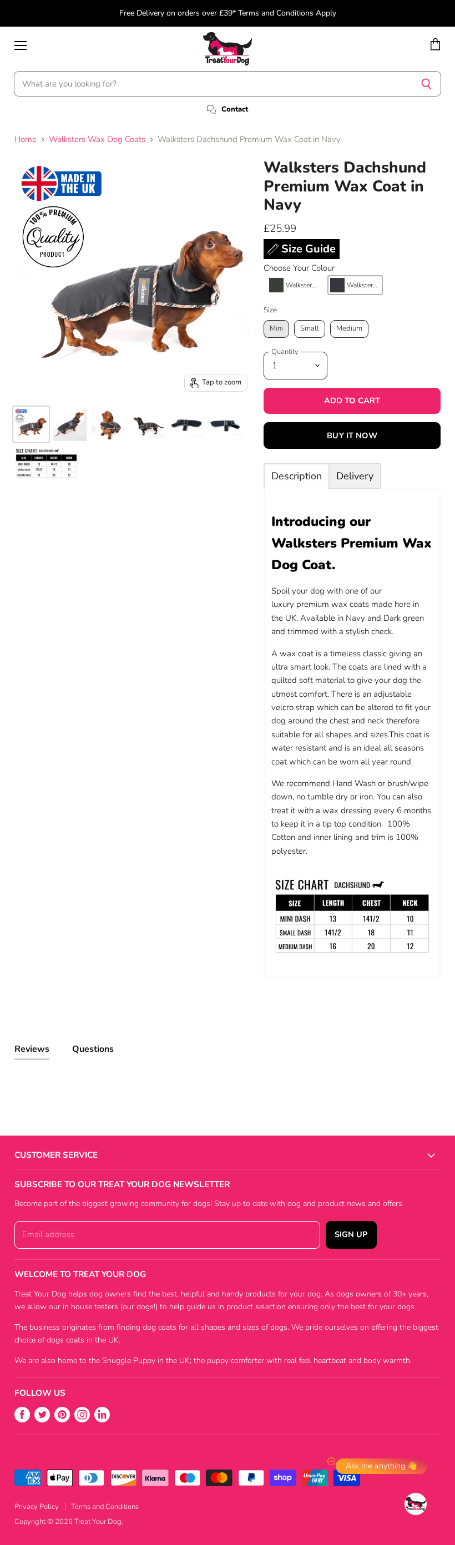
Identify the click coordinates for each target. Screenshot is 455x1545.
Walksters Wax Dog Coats (97, 139)
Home (25, 139)
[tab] (297, 476)
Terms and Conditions (105, 1507)
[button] (294, 285)
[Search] (426, 84)
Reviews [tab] (31, 1049)
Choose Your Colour (299, 268)
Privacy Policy (36, 1507)
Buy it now (352, 435)
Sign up (351, 1234)
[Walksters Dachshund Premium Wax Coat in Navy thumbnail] (31, 424)
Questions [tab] (93, 1049)
